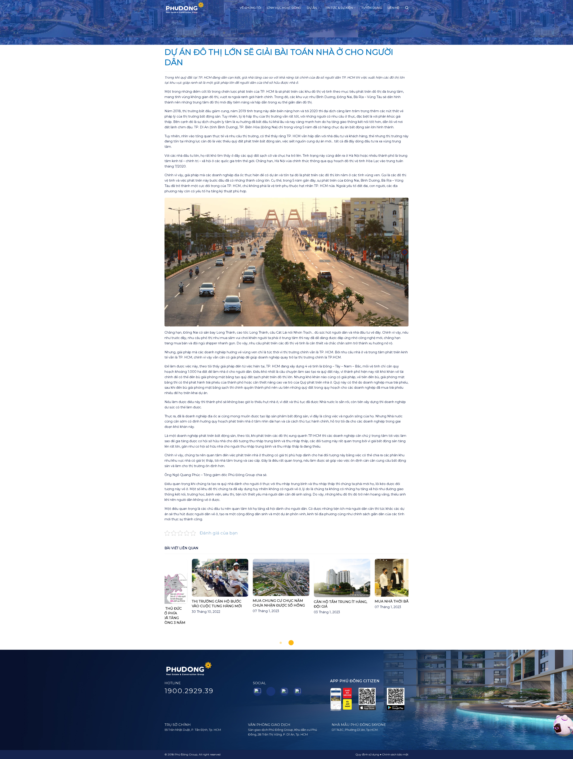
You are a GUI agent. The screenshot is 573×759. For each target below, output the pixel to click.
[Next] (416, 600)
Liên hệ (393, 7)
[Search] (406, 8)
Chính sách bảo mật (395, 754)
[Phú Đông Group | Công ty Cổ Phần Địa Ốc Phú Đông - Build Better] (185, 8)
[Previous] (157, 600)
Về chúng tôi (250, 7)
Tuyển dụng (371, 7)
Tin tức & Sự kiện (339, 7)
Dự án (312, 7)
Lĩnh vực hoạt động (284, 7)
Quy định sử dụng (367, 754)
